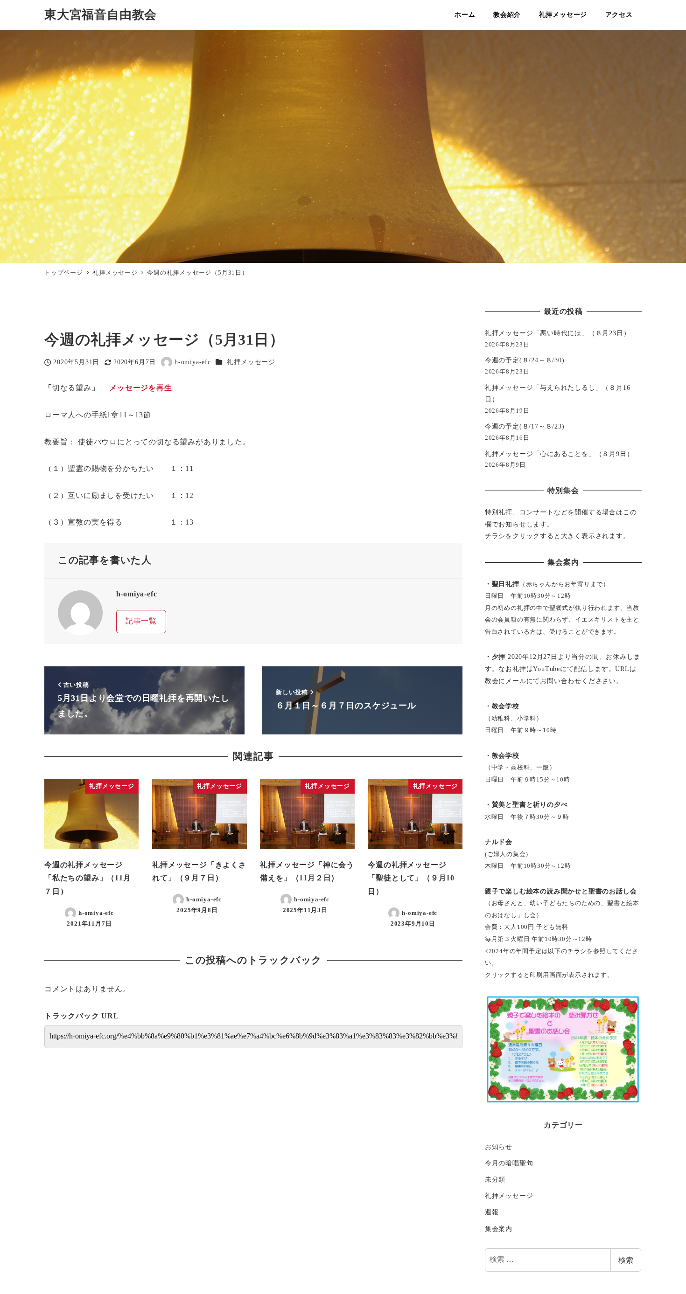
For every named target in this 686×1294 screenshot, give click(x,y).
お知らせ (498, 1146)
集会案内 (498, 1228)
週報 (492, 1212)
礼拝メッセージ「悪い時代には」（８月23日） (557, 333)
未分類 (495, 1179)
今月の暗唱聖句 (509, 1163)
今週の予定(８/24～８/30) (525, 360)
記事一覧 (141, 621)
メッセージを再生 (140, 388)
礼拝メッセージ (251, 362)
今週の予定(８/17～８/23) (525, 426)
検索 (625, 1259)
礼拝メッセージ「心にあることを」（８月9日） (559, 453)
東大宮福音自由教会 (100, 14)
